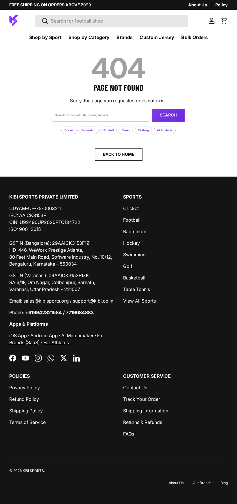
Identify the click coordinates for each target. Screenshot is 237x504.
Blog (224, 483)
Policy (221, 4)
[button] (224, 20)
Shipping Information (145, 411)
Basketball (134, 278)
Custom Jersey (157, 37)
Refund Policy (24, 399)
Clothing (143, 130)
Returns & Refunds (142, 422)
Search (168, 114)
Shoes (126, 130)
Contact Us (135, 387)
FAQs (128, 434)
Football (108, 130)
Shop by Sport (45, 37)
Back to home (118, 154)
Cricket (68, 130)
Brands (124, 37)
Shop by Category (89, 37)
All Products (165, 130)
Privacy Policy (24, 387)
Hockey (131, 243)
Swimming (134, 254)
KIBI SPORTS (33, 470)
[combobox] (111, 21)
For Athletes (56, 342)
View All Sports (139, 301)
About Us (197, 4)
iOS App (18, 335)
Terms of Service (27, 422)
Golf (127, 266)
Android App (44, 335)
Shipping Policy (26, 411)
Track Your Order (141, 399)
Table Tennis (136, 289)
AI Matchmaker (77, 335)
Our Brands (202, 483)
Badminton (88, 130)
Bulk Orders (194, 37)
